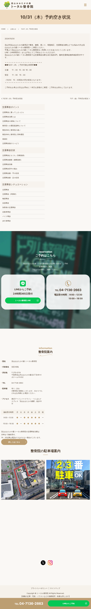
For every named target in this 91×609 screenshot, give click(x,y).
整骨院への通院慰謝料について (14, 126)
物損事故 (5, 199)
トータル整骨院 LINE (23, 301)
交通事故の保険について (11, 121)
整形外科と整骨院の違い (11, 130)
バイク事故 (6, 216)
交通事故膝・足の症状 (10, 178)
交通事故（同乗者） (9, 194)
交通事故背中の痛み (9, 169)
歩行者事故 (6, 221)
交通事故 (5, 190)
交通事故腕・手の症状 (10, 173)
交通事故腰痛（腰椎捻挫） (12, 160)
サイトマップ (55, 588)
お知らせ (13, 29)
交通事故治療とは (9, 117)
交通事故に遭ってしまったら (13, 112)
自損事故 (5, 203)
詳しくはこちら (14, 442)
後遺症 (4, 139)
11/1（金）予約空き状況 (79, 98)
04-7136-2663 (31, 604)
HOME (3, 29)
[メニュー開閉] (85, 5)
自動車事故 (6, 212)
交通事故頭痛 (7, 164)
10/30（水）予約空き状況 (13, 98)
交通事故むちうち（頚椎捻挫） (14, 155)
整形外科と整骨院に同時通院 (13, 134)
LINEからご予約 (69, 603)
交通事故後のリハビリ (10, 143)
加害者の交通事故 (9, 207)
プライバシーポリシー (39, 588)
